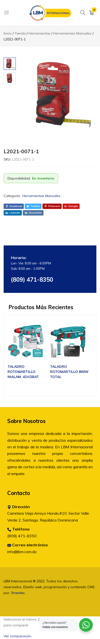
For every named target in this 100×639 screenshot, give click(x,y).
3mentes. (18, 593)
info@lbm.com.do (22, 551)
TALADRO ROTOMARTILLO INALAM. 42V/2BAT (23, 371)
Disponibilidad (19, 178)
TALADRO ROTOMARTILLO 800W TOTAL (69, 371)
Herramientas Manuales (41, 196)
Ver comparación (17, 636)
